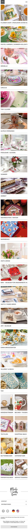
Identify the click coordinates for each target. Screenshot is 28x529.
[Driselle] (14, 56)
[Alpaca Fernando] (14, 121)
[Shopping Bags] (21, 424)
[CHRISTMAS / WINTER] (14, 208)
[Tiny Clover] (14, 99)
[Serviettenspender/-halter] (21, 467)
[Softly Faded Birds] (14, 294)
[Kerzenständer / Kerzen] (7, 402)
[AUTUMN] (14, 186)
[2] (13, 511)
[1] (17, 511)
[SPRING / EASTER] (14, 143)
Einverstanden (14, 526)
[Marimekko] (14, 229)
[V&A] (14, 381)
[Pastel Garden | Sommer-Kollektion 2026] (14, 34)
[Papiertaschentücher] (7, 467)
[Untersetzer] (21, 446)
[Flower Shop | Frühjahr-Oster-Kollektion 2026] (14, 13)
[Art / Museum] (14, 316)
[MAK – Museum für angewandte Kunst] (14, 272)
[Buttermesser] (7, 446)
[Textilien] (7, 424)
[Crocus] (14, 78)
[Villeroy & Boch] (14, 359)
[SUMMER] (14, 164)
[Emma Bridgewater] (14, 337)
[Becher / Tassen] (21, 402)
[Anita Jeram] (14, 251)
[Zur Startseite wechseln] (3, 2)
